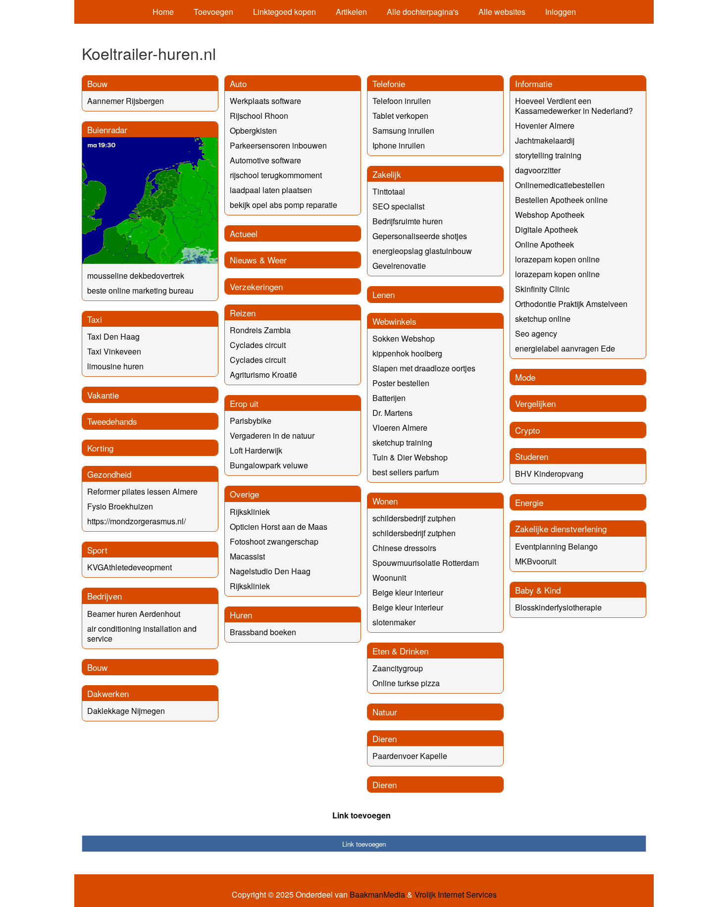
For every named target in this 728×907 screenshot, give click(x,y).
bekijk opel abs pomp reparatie (283, 204)
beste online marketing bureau (140, 290)
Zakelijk (386, 174)
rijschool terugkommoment (276, 175)
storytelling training (548, 155)
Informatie (533, 83)
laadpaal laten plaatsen (271, 190)
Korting (100, 448)
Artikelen (351, 11)
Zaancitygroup (397, 668)
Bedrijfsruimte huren (407, 221)
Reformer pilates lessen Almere (142, 491)
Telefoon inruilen (401, 100)
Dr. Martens (392, 412)
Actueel (244, 233)
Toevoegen (213, 11)
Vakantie (103, 395)
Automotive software (265, 160)
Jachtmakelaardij (544, 140)
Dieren (384, 738)
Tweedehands (112, 421)
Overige (244, 494)
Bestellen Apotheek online (561, 199)
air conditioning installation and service (142, 633)
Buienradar (107, 129)
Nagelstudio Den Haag (270, 571)
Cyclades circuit (258, 345)
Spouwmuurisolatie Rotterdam (425, 562)
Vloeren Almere (399, 427)
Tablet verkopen (400, 115)
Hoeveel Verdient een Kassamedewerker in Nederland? (574, 105)
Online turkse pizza (406, 683)
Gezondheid (109, 474)
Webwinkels (394, 321)
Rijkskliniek (250, 511)
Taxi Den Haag (113, 336)
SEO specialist (398, 206)
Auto (238, 83)
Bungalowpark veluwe (269, 465)
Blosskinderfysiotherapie (558, 607)
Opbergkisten (253, 130)
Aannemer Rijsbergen (125, 100)
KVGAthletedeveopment (129, 567)
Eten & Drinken (400, 651)
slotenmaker (394, 622)
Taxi (94, 319)
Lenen (383, 294)
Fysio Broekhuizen (120, 506)
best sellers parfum (405, 472)
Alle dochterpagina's (423, 11)
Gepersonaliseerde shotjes (419, 236)
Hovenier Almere (544, 125)
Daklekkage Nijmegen (126, 710)
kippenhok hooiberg (407, 353)
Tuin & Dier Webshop (410, 457)
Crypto (527, 430)
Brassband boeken (263, 632)
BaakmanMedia (377, 895)
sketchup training (402, 442)
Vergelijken (535, 403)
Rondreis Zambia (260, 330)
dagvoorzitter (538, 170)
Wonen (385, 501)
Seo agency (536, 333)
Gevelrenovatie (399, 265)
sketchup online (543, 318)
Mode (525, 377)
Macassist (247, 556)
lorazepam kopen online (557, 259)
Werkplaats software (265, 100)
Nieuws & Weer (258, 259)
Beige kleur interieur (407, 592)
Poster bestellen (400, 383)
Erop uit (244, 403)
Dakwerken (108, 693)
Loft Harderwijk (256, 450)
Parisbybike (250, 420)
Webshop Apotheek (549, 214)
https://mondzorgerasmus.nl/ (136, 521)
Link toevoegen (361, 815)
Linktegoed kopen (284, 11)
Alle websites (501, 11)
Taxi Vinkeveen (114, 351)
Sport (97, 550)
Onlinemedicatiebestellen (560, 185)
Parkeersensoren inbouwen (278, 145)
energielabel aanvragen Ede (565, 348)
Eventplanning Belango (556, 546)
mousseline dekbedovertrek (135, 275)
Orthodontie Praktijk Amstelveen (571, 303)
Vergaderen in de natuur (272, 435)
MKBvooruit (535, 561)
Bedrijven (104, 596)
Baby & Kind (538, 590)
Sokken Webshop (403, 338)
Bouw (97, 83)
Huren (241, 614)
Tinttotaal (388, 191)
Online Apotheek (544, 244)
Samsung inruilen (403, 130)
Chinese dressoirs (404, 548)
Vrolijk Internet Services (456, 895)
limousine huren (115, 366)
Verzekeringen (256, 286)
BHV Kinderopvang (549, 473)
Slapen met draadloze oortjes (423, 368)
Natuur (384, 711)
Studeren (531, 456)
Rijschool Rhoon (259, 115)
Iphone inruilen (398, 145)
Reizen (243, 312)
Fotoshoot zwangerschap (274, 541)
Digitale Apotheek (546, 229)
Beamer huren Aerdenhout (133, 613)
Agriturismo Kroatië (263, 374)
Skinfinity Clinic (542, 289)
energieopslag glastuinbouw (422, 250)
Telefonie (388, 83)
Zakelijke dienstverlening (561, 528)
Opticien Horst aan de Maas (278, 526)
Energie (529, 502)
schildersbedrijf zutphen (414, 518)
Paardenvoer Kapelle (409, 755)
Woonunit (389, 577)
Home (163, 11)
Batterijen (389, 397)
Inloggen (560, 11)
